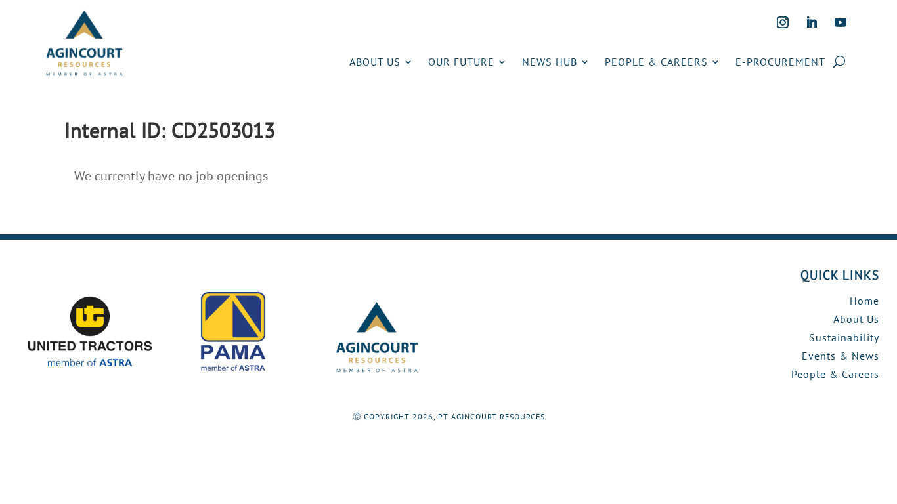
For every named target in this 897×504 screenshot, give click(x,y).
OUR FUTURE (461, 61)
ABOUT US (375, 61)
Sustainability (844, 337)
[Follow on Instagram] (783, 22)
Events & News (840, 355)
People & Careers (835, 374)
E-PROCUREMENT (780, 61)
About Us (856, 319)
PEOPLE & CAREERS (656, 61)
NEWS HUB (549, 61)
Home (864, 300)
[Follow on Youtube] (840, 22)
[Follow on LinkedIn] (811, 22)
